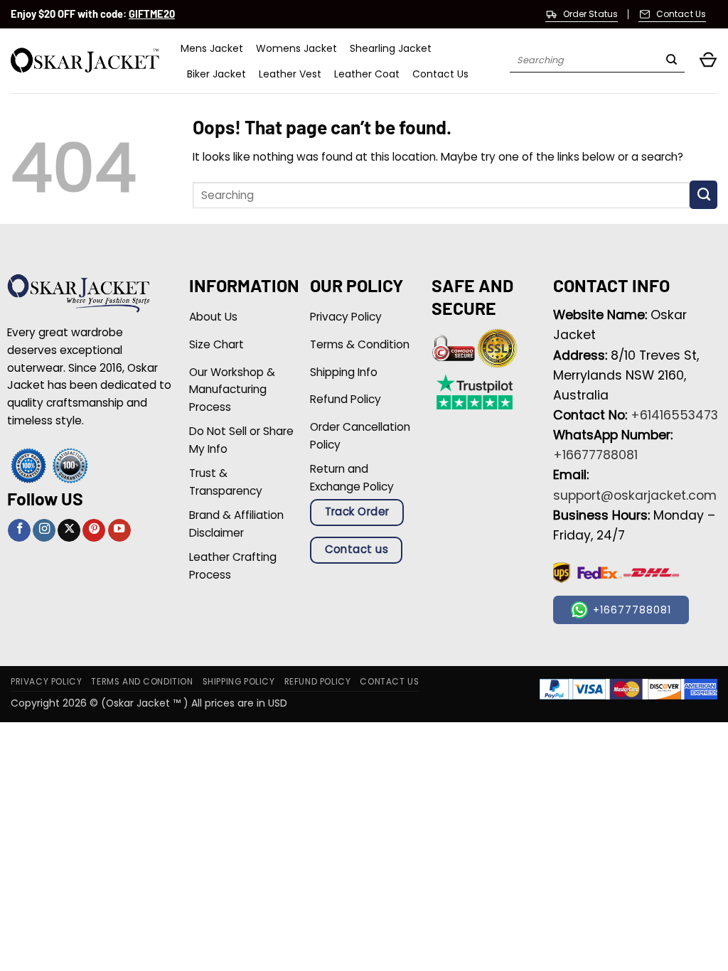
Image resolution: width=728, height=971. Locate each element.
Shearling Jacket (391, 48)
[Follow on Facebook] (19, 530)
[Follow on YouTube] (119, 530)
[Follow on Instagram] (44, 530)
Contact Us (440, 74)
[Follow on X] (69, 530)
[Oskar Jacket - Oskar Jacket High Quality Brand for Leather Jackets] (85, 60)
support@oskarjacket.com (635, 495)
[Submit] (671, 61)
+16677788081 (595, 454)
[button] (708, 61)
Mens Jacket (212, 48)
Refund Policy (317, 681)
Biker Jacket (216, 74)
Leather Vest (290, 74)
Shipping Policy (239, 681)
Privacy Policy (46, 681)
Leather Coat (367, 74)
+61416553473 (674, 415)
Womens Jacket (296, 48)
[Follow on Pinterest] (93, 530)
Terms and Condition (142, 681)
